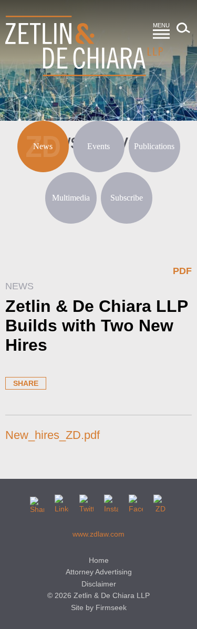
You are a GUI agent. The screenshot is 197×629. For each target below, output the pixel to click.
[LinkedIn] (62, 502)
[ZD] (160, 502)
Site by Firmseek (99, 607)
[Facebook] (136, 502)
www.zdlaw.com (98, 534)
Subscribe (126, 197)
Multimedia (71, 197)
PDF (182, 271)
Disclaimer (98, 584)
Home (99, 560)
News (43, 146)
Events (98, 146)
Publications (154, 146)
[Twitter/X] (86, 502)
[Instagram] (111, 502)
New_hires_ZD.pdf (52, 435)
